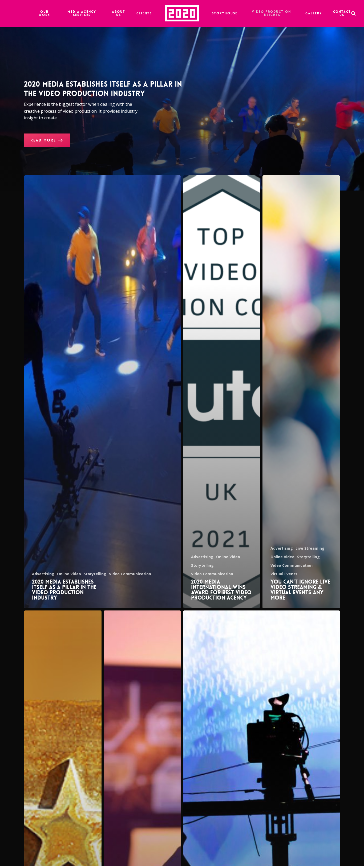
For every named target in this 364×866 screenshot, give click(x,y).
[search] (354, 13)
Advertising (43, 573)
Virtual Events (283, 573)
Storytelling (95, 573)
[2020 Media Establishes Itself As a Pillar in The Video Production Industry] (102, 391)
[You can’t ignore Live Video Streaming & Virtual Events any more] (301, 391)
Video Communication (130, 573)
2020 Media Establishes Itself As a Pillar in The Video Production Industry (103, 89)
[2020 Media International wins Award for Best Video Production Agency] (221, 391)
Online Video (69, 573)
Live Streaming (310, 548)
